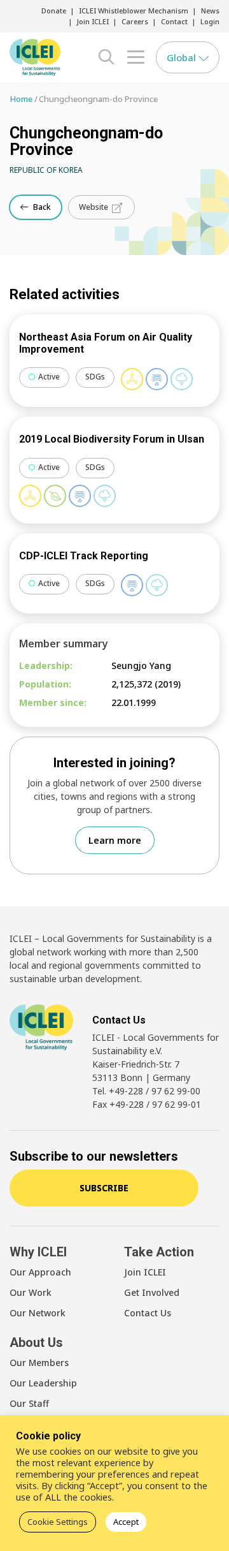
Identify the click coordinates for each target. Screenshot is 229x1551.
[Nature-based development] (55, 496)
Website (94, 207)
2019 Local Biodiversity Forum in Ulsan (111, 439)
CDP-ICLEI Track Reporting (83, 556)
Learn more (114, 840)
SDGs (95, 376)
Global (182, 57)
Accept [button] (126, 1521)
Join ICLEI (93, 21)
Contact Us (147, 1313)
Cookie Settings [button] (57, 1521)
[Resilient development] (157, 379)
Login (209, 21)
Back (41, 207)
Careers (134, 21)
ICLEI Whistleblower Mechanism (133, 10)
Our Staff (29, 1403)
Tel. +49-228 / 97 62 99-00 (146, 1091)
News (210, 10)
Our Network (38, 1313)
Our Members (39, 1362)
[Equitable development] (132, 379)
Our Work (31, 1292)
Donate (53, 10)
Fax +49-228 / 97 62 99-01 (146, 1104)
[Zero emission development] (181, 379)
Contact (174, 21)
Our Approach (40, 1272)
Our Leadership (43, 1383)
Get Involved (151, 1292)
